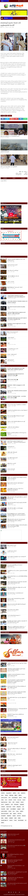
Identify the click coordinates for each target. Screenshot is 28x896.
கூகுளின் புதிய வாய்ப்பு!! (11, 550)
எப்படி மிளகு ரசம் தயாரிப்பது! (12, 270)
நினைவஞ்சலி (16, 804)
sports (11, 820)
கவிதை (2, 799)
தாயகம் (2, 804)
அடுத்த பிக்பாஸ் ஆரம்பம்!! (12, 742)
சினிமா (6, 115)
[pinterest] (25, 1)
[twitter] (20, 1)
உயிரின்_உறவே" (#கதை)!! (12, 452)
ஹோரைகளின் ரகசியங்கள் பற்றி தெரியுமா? (15, 482)
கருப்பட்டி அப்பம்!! (10, 281)
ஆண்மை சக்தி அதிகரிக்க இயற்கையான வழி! (16, 421)
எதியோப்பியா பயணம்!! (11, 463)
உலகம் (9, 797)
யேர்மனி (10, 811)
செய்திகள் (9, 115)
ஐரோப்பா (20, 797)
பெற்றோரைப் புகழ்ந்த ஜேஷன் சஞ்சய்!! (14, 765)
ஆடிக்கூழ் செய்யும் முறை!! (12, 264)
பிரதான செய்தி (8, 806)
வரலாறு (17, 811)
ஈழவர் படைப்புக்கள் (4, 797)
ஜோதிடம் (14, 813)
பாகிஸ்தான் (3, 806)
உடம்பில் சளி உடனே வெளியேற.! (13, 427)
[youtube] (24, 1)
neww (19, 818)
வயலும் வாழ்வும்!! (10, 337)
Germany (11, 818)
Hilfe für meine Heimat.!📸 (12, 379)
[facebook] (19, 1)
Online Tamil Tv (4, 820)
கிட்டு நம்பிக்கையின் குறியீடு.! (13, 609)
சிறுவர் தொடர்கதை (4, 802)
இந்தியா (16, 795)
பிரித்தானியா (19, 806)
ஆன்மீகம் (6, 795)
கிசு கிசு (15, 799)
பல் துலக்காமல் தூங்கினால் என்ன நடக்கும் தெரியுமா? (17, 410)
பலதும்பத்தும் (22, 804)
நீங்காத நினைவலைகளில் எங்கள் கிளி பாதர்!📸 (16, 845)
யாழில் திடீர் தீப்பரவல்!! (5, 151)
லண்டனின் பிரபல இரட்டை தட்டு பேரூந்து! (15, 508)
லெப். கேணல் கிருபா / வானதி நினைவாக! (15, 592)
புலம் (23, 806)
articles (19, 813)
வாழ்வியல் (21, 811)
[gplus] (22, 1)
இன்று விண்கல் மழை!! (11, 545)
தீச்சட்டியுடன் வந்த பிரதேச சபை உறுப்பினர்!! (9, 166)
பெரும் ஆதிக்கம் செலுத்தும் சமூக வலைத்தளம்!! (16, 556)
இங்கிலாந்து (11, 795)
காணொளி (10, 799)
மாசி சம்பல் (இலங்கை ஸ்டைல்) (13, 276)
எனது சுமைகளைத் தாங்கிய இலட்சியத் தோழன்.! (16, 604)
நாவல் (12, 804)
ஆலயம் (2, 795)
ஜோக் (11, 813)
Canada (14, 815)
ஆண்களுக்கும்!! (10, 359)
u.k (25, 820)
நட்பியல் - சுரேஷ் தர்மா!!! (11, 354)
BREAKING (9, 815)
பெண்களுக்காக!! (10, 446)
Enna (2, 818)
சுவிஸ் (13, 802)
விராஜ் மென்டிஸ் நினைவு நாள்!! (13, 834)
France (6, 818)
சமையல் (24, 799)
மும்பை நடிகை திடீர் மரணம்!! (12, 737)
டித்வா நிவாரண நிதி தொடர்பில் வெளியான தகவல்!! (17, 883)
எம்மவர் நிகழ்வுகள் (15, 797)
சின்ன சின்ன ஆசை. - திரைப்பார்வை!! (14, 754)
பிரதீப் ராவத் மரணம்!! (11, 759)
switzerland (20, 820)
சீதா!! (8, 343)
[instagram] (26, 1)
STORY (15, 820)
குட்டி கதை (19, 799)
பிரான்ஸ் (14, 806)
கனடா (6, 799)
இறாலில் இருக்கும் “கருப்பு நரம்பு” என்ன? (15, 287)
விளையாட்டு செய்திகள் (4, 813)
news (15, 818)
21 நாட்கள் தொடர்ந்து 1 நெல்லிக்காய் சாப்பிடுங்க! (16, 404)
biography (3, 815)
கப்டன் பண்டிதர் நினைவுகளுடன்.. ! (14, 615)
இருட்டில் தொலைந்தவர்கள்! (12, 331)
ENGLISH (23, 815)
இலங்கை (20, 795)
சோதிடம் (22, 802)
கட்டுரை (24, 797)
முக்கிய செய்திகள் (4, 811)
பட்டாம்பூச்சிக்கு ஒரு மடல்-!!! (12, 348)
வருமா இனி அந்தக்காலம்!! (12, 457)
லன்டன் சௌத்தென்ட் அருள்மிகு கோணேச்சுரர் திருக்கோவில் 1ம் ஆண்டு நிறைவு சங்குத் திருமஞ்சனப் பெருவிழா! (16, 681)
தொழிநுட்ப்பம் (7, 804)
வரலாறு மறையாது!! (11, 469)
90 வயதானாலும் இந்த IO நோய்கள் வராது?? (15, 415)
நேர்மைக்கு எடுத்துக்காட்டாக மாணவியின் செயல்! (10, 136)
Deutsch (19, 815)
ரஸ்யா (14, 811)
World (2, 822)
